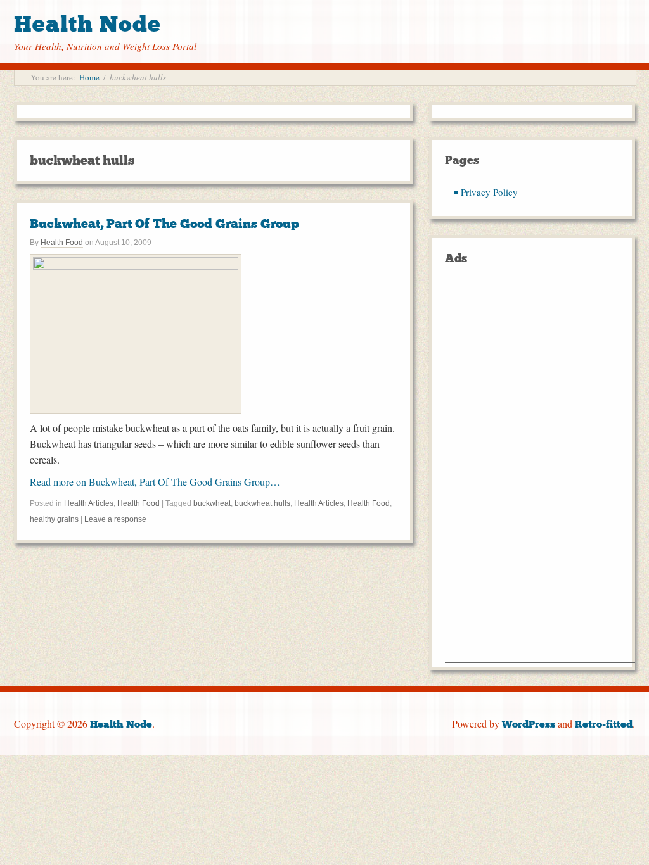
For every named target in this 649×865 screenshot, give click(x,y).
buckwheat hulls (262, 503)
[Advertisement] (540, 472)
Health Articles (88, 503)
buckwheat (212, 503)
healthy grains (54, 519)
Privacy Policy (489, 192)
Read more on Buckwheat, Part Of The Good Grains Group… (155, 481)
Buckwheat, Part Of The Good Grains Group (164, 223)
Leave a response (115, 519)
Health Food (62, 242)
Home (89, 77)
